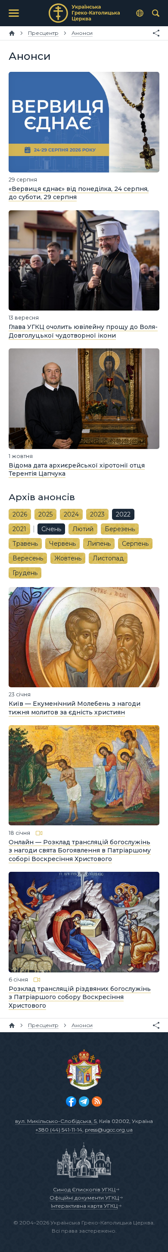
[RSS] (97, 1101)
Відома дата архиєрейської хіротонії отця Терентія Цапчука (77, 469)
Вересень (27, 558)
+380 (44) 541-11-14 (58, 1129)
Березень (120, 529)
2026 (19, 514)
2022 (123, 514)
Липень (99, 544)
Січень (51, 529)
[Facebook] (71, 1101)
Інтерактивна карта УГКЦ (84, 1206)
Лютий (82, 529)
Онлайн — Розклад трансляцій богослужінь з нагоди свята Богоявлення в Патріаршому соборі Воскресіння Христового (80, 850)
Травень (25, 544)
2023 (97, 514)
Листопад (108, 558)
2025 (45, 514)
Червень (62, 544)
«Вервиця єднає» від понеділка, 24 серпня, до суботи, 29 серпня (79, 193)
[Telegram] (84, 1101)
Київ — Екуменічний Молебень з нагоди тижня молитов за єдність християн (74, 708)
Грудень (24, 573)
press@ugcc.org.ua (109, 1129)
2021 (19, 529)
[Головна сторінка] (12, 33)
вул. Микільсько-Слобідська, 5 (55, 1121)
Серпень (135, 544)
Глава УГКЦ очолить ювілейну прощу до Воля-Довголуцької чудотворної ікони (83, 331)
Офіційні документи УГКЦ (84, 1197)
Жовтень (67, 558)
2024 (71, 514)
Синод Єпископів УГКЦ (84, 1189)
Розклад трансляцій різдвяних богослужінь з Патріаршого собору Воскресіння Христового (80, 997)
